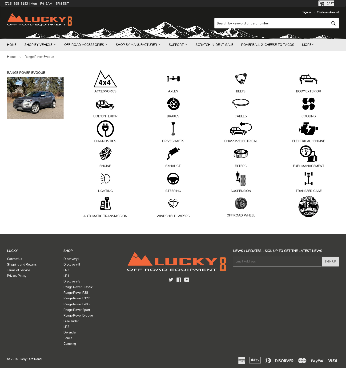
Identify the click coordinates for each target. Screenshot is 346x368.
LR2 (66, 327)
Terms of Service (18, 270)
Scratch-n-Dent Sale (214, 45)
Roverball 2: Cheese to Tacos (267, 45)
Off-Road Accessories (84, 45)
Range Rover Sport (77, 310)
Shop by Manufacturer (137, 45)
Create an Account (328, 12)
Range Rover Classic (78, 287)
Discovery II (72, 264)
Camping (70, 344)
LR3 (66, 270)
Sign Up (330, 261)
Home (11, 45)
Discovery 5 (72, 281)
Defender (70, 332)
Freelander (71, 321)
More (306, 45)
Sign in (306, 12)
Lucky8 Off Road (30, 359)
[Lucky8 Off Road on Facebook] (178, 280)
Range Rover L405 (77, 304)
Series (68, 338)
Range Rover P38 (76, 293)
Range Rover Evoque (78, 315)
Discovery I (71, 259)
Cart (330, 3)
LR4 (66, 276)
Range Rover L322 (77, 298)
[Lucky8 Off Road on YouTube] (186, 280)
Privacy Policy (16, 276)
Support (177, 45)
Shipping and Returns (22, 264)
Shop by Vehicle (38, 45)
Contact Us (14, 259)
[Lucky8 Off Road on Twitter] (171, 280)
